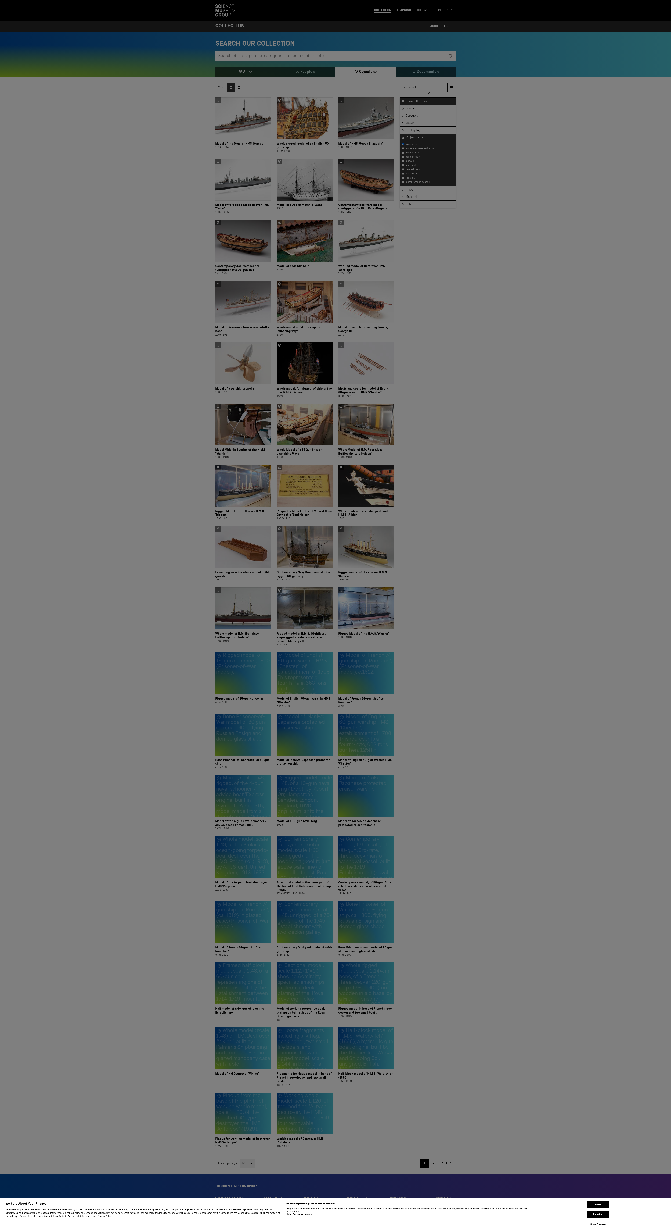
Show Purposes (598, 1224)
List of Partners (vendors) (299, 1214)
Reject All (598, 1214)
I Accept (598, 1204)
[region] (335, 1214)
